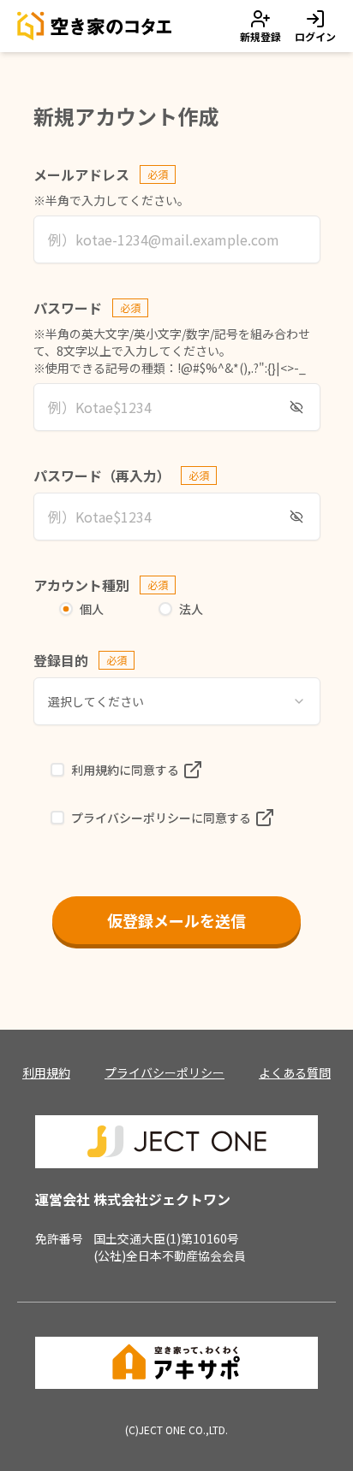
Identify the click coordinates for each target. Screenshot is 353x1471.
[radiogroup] (176, 609)
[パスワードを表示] (296, 407)
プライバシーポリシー (164, 1072)
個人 (92, 609)
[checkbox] (57, 770)
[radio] (66, 609)
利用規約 (46, 1072)
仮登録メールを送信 (176, 920)
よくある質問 (295, 1072)
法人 (191, 609)
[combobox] (176, 701)
